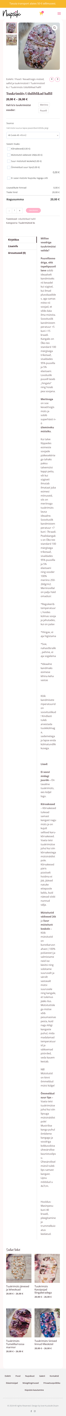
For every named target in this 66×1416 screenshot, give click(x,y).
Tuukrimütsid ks (26, 222)
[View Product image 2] (11, 40)
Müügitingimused (31, 1383)
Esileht (9, 79)
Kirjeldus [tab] (13, 239)
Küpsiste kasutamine (34, 1390)
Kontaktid (54, 1376)
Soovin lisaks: (13, 143)
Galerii (42, 1376)
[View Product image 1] (11, 28)
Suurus (10, 123)
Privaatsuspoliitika (51, 1383)
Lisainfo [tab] (13, 246)
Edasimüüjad (12, 1383)
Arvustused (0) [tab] (17, 253)
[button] (59, 14)
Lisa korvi (33, 210)
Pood (18, 79)
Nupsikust (30, 1376)
